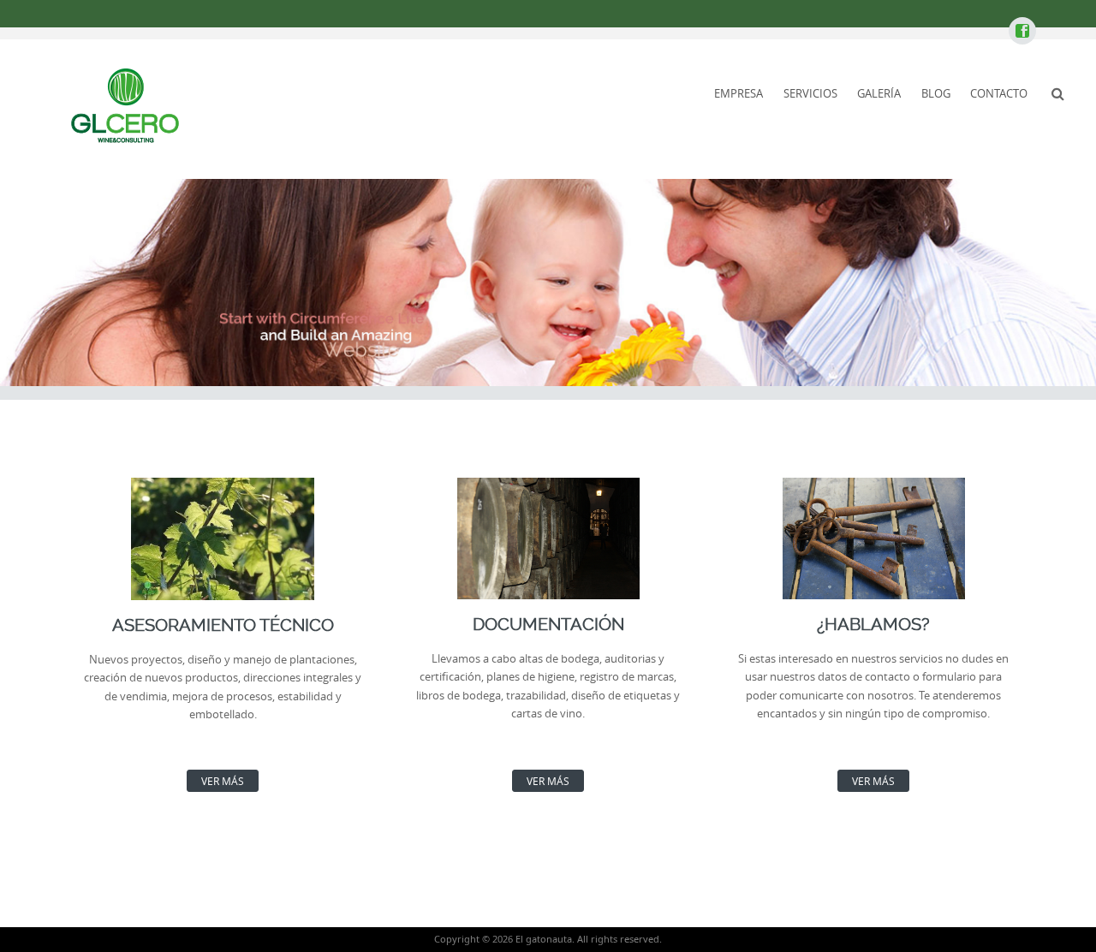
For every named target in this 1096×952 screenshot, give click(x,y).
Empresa (738, 93)
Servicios (810, 93)
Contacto (999, 93)
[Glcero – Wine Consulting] (124, 106)
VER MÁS (222, 781)
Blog (935, 93)
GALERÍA (879, 93)
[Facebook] (1021, 31)
